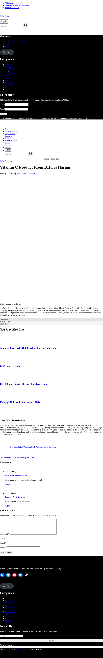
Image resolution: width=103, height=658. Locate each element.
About (7, 618)
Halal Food (9, 603)
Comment (4, 534)
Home (7, 598)
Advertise (9, 616)
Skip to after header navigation (17, 5)
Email (2, 109)
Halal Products (6, 161)
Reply (7, 484)
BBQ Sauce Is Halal (10, 366)
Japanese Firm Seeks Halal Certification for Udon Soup (28, 348)
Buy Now (7, 52)
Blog (7, 614)
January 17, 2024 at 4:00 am (16, 497)
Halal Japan (4, 16)
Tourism (8, 605)
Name (2, 104)
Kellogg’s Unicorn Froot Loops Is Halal (20, 402)
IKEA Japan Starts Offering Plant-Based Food (24, 384)
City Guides (10, 612)
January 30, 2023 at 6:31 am (16, 476)
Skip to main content (13, 3)
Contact (8, 621)
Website (3, 548)
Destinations (10, 607)
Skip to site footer (12, 8)
